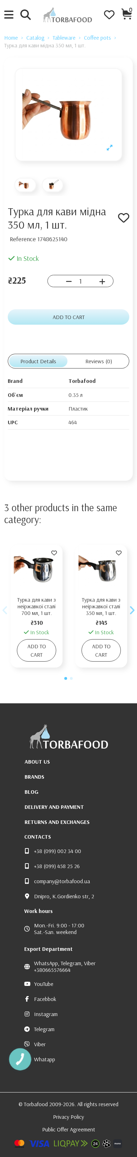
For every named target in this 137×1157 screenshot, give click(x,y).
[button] (65, 678)
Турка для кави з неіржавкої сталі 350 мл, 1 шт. (101, 606)
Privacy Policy (68, 1116)
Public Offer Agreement (68, 1129)
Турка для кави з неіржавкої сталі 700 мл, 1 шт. (36, 606)
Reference (23, 239)
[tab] (99, 361)
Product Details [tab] (38, 361)
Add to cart (69, 316)
